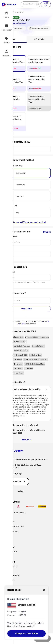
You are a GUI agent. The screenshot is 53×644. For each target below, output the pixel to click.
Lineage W (29, 368)
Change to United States (26, 633)
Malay (20, 491)
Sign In (46, 4)
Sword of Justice (21, 351)
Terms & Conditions (11, 576)
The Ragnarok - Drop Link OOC (15, 355)
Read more (26, 440)
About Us (6, 571)
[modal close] (44, 590)
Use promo (26, 309)
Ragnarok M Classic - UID (13, 337)
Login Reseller (8, 547)
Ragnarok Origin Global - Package (16, 346)
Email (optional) (8, 272)
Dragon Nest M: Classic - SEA (15, 342)
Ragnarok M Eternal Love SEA (37, 337)
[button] (26, 389)
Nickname (6, 248)
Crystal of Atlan (38, 346)
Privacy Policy (8, 580)
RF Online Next (35, 355)
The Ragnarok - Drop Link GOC (35, 359)
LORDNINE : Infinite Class (35, 364)
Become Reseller (9, 551)
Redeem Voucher (10, 567)
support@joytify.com (14, 526)
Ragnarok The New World (13, 373)
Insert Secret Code (9, 237)
